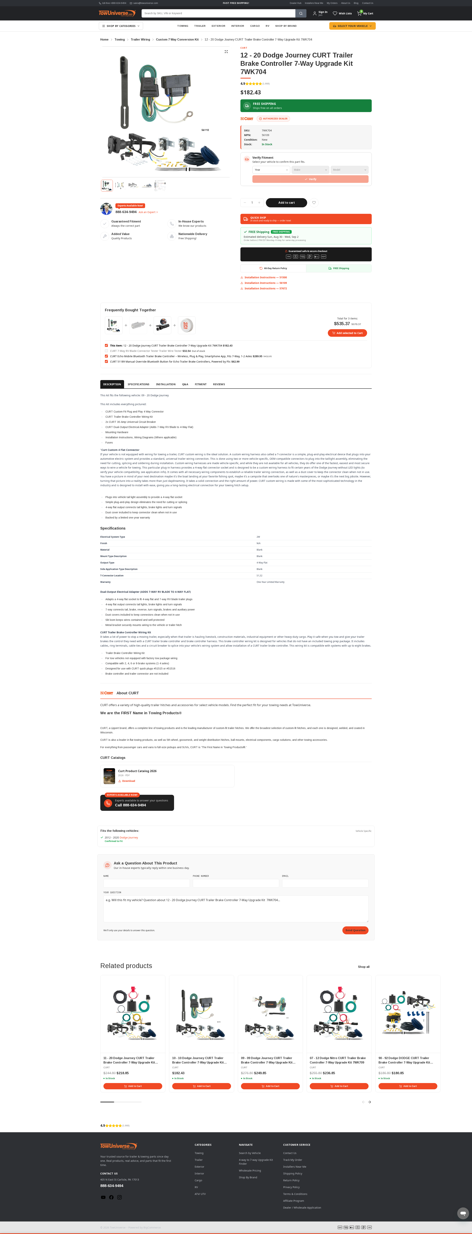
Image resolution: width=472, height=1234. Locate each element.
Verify (312, 179)
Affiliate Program (293, 1200)
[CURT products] (247, 118)
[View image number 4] (147, 186)
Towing (182, 26)
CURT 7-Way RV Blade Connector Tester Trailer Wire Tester (146, 351)
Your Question (112, 892)
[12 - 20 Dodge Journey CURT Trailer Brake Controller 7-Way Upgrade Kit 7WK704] (114, 325)
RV (267, 26)
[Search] (300, 13)
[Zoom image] (226, 51)
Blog (356, 3)
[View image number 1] (107, 186)
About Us (345, 3)
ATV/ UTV (200, 1194)
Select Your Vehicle (353, 26)
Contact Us (367, 3)
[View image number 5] (160, 186)
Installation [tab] (166, 384)
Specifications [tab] (139, 384)
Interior (237, 26)
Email (285, 875)
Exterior (218, 26)
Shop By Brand (286, 26)
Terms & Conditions (295, 1194)
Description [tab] (112, 384)
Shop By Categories (121, 26)
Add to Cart (135, 1086)
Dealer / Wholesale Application (302, 1207)
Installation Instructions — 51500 (266, 277)
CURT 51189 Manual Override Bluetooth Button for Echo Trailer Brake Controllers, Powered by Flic (170, 361)
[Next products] (369, 1102)
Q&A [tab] (185, 384)
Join (320, 15)
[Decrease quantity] (245, 202)
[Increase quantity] (259, 202)
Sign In (323, 12)
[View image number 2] (120, 186)
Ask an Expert (147, 212)
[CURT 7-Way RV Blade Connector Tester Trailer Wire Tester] (138, 325)
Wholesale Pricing (250, 1170)
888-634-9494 (125, 212)
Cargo (255, 26)
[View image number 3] (133, 186)
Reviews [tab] (219, 384)
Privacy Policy (291, 1187)
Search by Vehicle (250, 1153)
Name (106, 875)
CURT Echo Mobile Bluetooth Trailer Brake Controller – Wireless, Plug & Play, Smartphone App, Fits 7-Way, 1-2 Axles (181, 356)
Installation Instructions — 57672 (266, 288)
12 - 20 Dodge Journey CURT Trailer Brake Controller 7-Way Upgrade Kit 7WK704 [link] (258, 39)
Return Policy (291, 1180)
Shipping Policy (292, 1173)
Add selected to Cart (350, 333)
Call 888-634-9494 (130, 805)
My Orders (332, 3)
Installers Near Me (314, 3)
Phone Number (201, 875)
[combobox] (218, 13)
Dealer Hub (295, 3)
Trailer (200, 26)
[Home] (117, 13)
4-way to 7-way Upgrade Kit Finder (256, 1161)
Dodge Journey (129, 837)
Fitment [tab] (200, 384)
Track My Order (292, 1160)
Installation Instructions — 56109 (266, 283)
